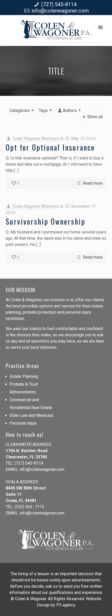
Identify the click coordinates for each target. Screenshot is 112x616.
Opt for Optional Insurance (50, 147)
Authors (70, 110)
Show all (94, 116)
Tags (43, 110)
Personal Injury (23, 423)
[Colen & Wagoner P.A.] (56, 32)
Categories (20, 110)
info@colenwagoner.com (60, 11)
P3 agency (66, 604)
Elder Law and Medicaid (31, 415)
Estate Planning (24, 376)
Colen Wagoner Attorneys (36, 138)
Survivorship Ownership (45, 221)
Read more (93, 183)
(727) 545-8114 (59, 4)
